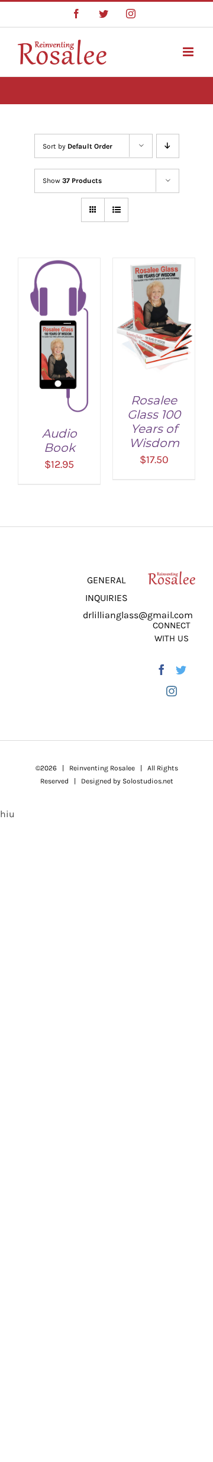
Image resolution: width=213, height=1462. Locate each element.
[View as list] (116, 209)
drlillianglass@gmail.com (138, 615)
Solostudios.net (147, 781)
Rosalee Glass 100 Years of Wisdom (153, 421)
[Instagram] (171, 691)
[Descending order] (167, 146)
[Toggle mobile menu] (189, 52)
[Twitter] (181, 669)
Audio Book (59, 440)
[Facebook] (161, 669)
